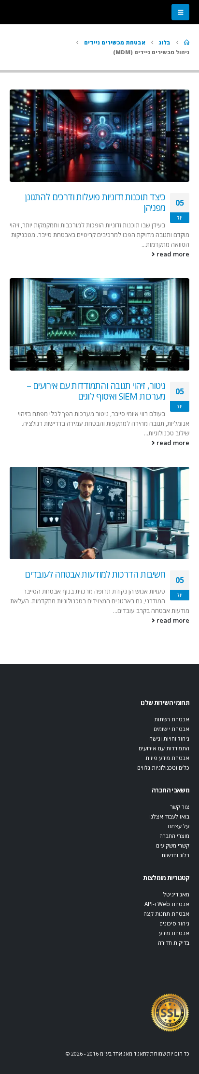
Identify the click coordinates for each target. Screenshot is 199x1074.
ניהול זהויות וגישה (169, 738)
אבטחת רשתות (171, 719)
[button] (180, 12)
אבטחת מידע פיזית (167, 757)
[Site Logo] (170, 1012)
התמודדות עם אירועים (164, 748)
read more (172, 254)
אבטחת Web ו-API (166, 904)
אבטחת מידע (174, 933)
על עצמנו (178, 826)
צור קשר (179, 806)
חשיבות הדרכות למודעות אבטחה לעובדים (95, 574)
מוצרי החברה (174, 835)
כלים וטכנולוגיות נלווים (163, 767)
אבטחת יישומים (171, 728)
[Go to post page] (99, 136)
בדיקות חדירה (173, 942)
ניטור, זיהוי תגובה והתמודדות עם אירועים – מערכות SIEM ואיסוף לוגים (96, 391)
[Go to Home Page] (186, 42)
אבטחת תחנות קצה (166, 913)
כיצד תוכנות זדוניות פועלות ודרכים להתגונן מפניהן (95, 202)
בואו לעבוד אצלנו (169, 816)
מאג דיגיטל (176, 894)
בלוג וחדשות (175, 855)
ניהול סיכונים (174, 923)
